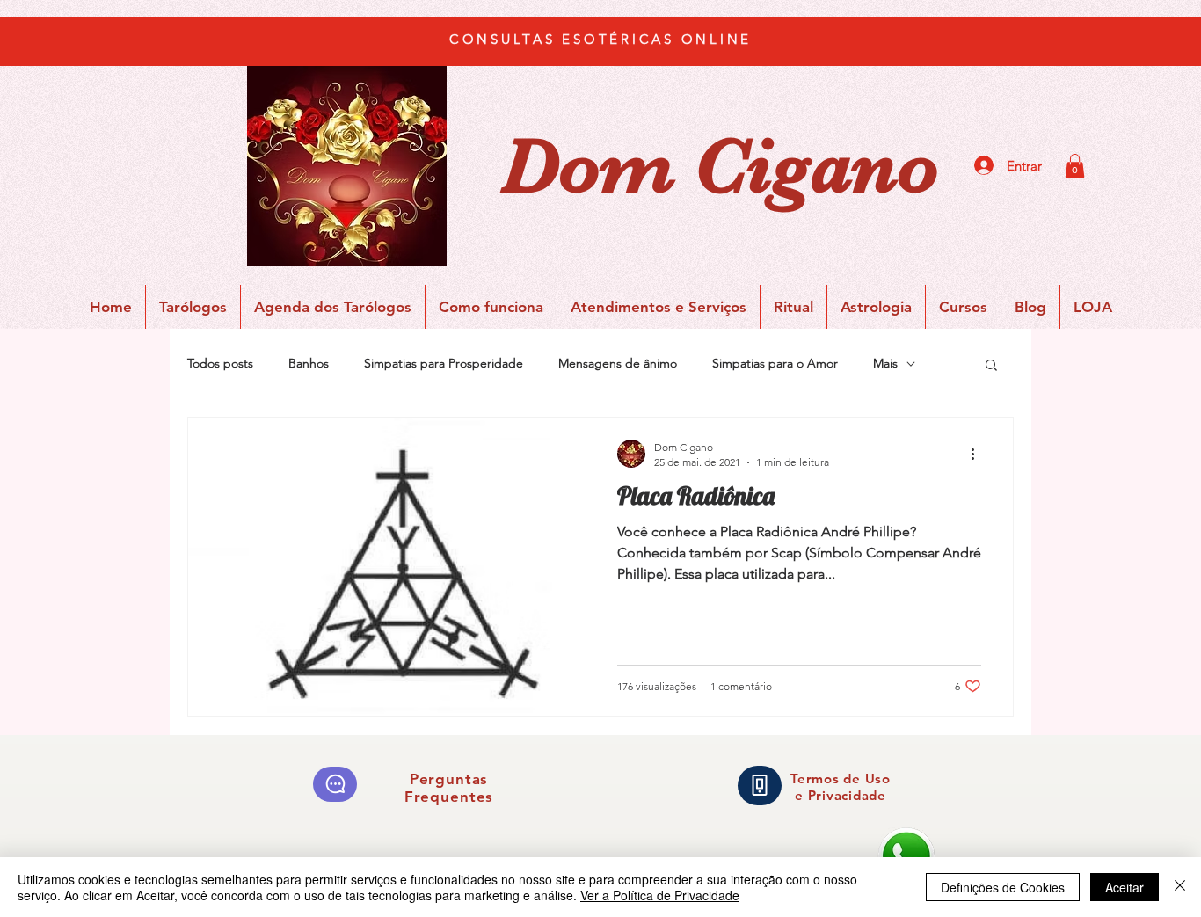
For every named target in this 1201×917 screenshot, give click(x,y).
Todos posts (220, 363)
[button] (1075, 166)
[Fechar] (1179, 887)
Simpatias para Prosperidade (443, 363)
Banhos (308, 363)
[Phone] (760, 785)
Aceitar (1124, 887)
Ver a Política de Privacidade (659, 895)
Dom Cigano (720, 166)
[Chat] (335, 784)
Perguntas (449, 779)
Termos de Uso (840, 778)
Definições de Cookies (1003, 887)
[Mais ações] (978, 453)
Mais (885, 363)
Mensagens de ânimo (617, 363)
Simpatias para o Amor (775, 363)
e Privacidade (840, 795)
